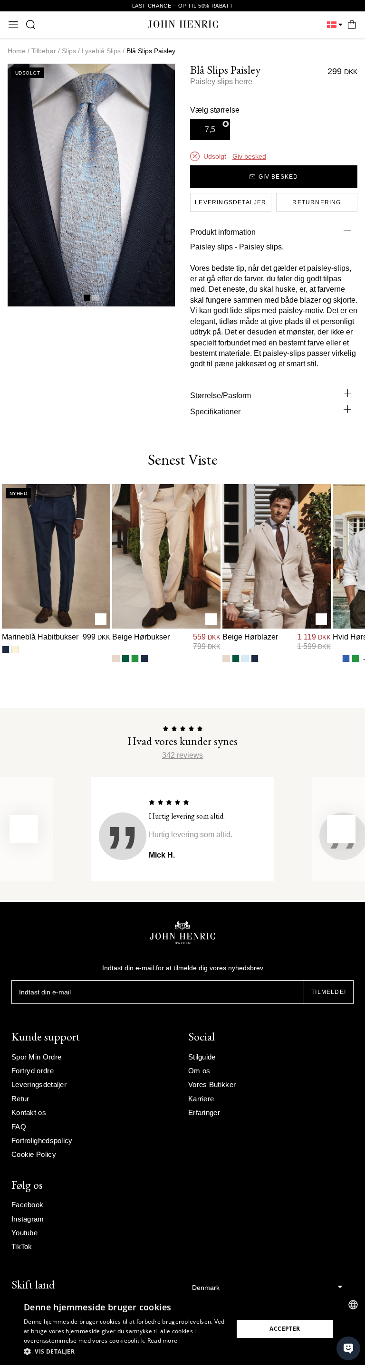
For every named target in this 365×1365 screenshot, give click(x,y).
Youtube (24, 1233)
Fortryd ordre (32, 1071)
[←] (24, 829)
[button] (125, 1352)
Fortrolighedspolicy (42, 1140)
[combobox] (353, 1304)
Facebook (27, 1205)
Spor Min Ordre (36, 1057)
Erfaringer (204, 1112)
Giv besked (249, 156)
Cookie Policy (33, 1154)
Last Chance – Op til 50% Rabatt (182, 6)
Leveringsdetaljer (39, 1084)
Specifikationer (215, 412)
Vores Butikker (212, 1084)
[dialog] (182, 1329)
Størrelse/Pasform (220, 395)
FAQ (18, 1127)
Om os (199, 1071)
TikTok (21, 1246)
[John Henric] (183, 24)
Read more (162, 1340)
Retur (20, 1099)
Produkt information (223, 232)
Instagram (27, 1219)
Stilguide (202, 1057)
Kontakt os (28, 1112)
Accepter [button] (284, 1329)
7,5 (210, 129)
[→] (341, 829)
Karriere (201, 1099)
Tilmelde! (328, 992)
